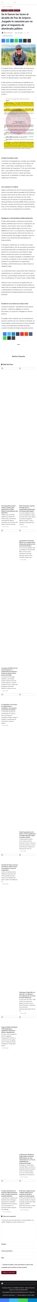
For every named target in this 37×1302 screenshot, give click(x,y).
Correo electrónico (7, 1251)
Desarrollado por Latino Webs (26, 1295)
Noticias (11, 10)
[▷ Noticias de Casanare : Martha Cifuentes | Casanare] (8, 2)
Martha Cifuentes (8, 32)
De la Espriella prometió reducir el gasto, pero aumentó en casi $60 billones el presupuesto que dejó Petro (9, 509)
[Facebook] (5, 334)
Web (2, 1257)
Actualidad (9, 6)
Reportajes (17, 10)
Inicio (3, 6)
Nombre (4, 1244)
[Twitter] (9, 334)
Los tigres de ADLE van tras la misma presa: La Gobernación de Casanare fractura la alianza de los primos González (9, 671)
